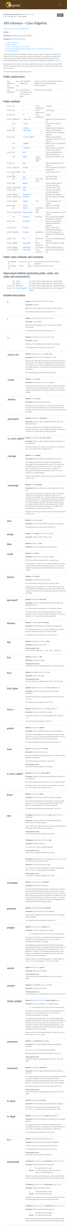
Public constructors (13, 42)
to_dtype (26, 232)
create (18, 281)
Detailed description (13, 51)
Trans (58, 1184)
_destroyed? (27, 130)
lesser (25, 190)
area (24, 152)
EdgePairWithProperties (18, 39)
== (23, 115)
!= (23, 106)
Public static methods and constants (18, 47)
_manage (25, 143)
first (24, 176)
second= (25, 208)
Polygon (38, 927)
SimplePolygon (49, 961)
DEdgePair (59, 815)
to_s (24, 238)
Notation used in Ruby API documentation (16, 28)
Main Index (26, 14)
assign (25, 157)
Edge (37, 657)
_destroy (25, 128)
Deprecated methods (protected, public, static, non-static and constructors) (30, 49)
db (9, 32)
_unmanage (26, 148)
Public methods (11, 44)
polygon (25, 201)
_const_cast (27, 119)
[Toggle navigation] (59, 4)
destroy (18, 283)
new (17, 81)
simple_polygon (27, 212)
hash (24, 187)
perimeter (26, 197)
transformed (26, 243)
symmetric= (26, 217)
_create (25, 124)
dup (24, 172)
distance (25, 167)
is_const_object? (21, 288)
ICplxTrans (59, 1161)
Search (60, 15)
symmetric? (26, 221)
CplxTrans (60, 1206)
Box (37, 543)
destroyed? (19, 286)
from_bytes (23, 261)
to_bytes (26, 228)
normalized (26, 194)
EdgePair (48, 301)
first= (24, 179)
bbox (24, 163)
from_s (21, 266)
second (25, 205)
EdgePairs (57, 60)
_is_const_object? (28, 137)
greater (25, 183)
